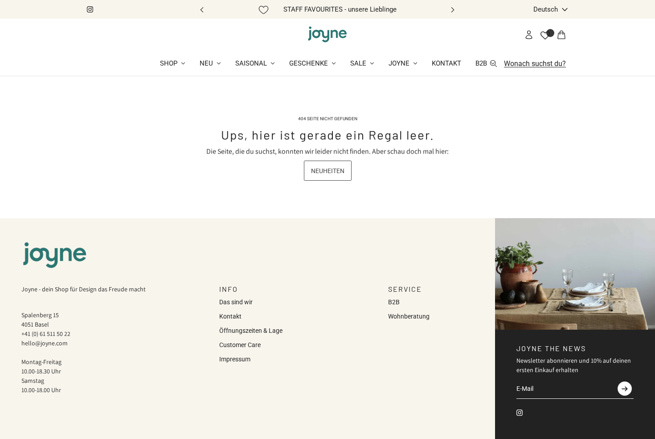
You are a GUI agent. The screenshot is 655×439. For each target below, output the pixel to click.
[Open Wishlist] (545, 35)
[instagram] (90, 9)
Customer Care (240, 344)
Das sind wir (236, 302)
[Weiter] (452, 10)
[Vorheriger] (202, 10)
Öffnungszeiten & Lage (250, 330)
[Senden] (625, 388)
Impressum (234, 359)
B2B (394, 302)
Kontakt (230, 316)
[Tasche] (561, 34)
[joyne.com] (327, 35)
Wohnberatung (409, 316)
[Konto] (528, 34)
